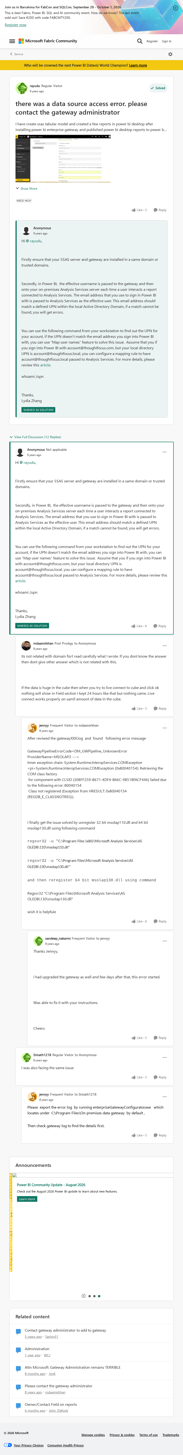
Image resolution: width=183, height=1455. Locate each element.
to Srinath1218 (86, 1094)
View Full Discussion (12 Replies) (37, 437)
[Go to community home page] (48, 41)
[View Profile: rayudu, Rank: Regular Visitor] (21, 88)
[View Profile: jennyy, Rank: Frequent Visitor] (32, 728)
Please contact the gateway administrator (58, 1385)
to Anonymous (85, 643)
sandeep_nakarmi (58, 938)
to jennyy (103, 938)
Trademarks (171, 1435)
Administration (37, 1348)
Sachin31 (51, 1336)
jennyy (44, 725)
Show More (28, 188)
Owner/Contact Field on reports (51, 1404)
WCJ (47, 1355)
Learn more (138, 65)
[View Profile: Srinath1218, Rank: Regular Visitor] (26, 1057)
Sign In (166, 41)
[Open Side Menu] (12, 41)
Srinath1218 (42, 1054)
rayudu (35, 85)
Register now (15, 24)
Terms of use (148, 1435)
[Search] (140, 41)
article (45, 364)
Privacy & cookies (122, 1435)
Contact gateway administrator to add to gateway (65, 1330)
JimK (52, 1373)
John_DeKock (58, 1410)
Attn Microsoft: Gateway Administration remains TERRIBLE (73, 1367)
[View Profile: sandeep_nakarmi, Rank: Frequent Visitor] (38, 941)
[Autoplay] (83, 1296)
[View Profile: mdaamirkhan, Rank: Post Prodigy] (26, 645)
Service (18, 54)
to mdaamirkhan (87, 725)
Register (152, 41)
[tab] (89, 1296)
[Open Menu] (170, 54)
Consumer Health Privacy (65, 1445)
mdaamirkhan (43, 643)
